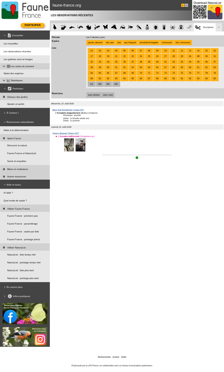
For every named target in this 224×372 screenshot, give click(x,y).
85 (133, 78)
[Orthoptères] (122, 27)
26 (157, 56)
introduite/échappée (149, 42)
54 (141, 67)
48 (92, 67)
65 (100, 73)
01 (92, 50)
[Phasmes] (189, 27)
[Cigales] (147, 27)
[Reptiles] (80, 27)
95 (215, 78)
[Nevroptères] (172, 27)
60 (190, 67)
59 (182, 67)
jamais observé (95, 42)
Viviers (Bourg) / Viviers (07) (65, 133)
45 (198, 62)
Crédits (123, 357)
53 (133, 67)
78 (206, 73)
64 (92, 73)
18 (100, 56)
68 (124, 73)
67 (116, 73)
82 (108, 78)
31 (215, 56)
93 (198, 78)
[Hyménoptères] (130, 27)
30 (206, 56)
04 (116, 50)
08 (149, 50)
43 (182, 62)
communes (167, 42)
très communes (183, 42)
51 (116, 67)
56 (157, 67)
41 (165, 62)
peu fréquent (130, 42)
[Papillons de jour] (105, 27)
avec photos (94, 95)
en (186, 5)
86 (141, 78)
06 (133, 50)
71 (149, 73)
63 (215, 67)
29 (182, 56)
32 (92, 62)
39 (149, 62)
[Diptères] (181, 27)
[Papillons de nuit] (114, 27)
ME (108, 84)
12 (182, 50)
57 (165, 67)
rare (119, 42)
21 (116, 56)
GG (91, 84)
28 (174, 56)
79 (215, 73)
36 (124, 62)
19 (108, 56)
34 (108, 62)
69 (133, 73)
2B (198, 56)
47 (215, 62)
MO (116, 84)
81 (100, 78)
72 (157, 73)
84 (124, 78)
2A (190, 56)
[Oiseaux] (55, 27)
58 (174, 67)
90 (174, 78)
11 (174, 50)
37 (133, 62)
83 (116, 78)
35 (116, 62)
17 (92, 56)
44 (190, 62)
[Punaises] (156, 27)
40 (157, 62)
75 (182, 73)
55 (149, 67)
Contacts (115, 357)
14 (198, 50)
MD (100, 84)
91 (182, 78)
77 (198, 73)
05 (124, 50)
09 (157, 50)
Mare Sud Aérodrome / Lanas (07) (68, 110)
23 (133, 56)
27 (165, 56)
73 (165, 73)
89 (165, 78)
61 (198, 67)
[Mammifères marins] (72, 27)
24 (141, 56)
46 (206, 62)
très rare (110, 42)
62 (206, 67)
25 (149, 56)
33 (100, 62)
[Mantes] (139, 27)
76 (190, 73)
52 (124, 67)
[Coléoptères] (164, 27)
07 (141, 50)
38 (141, 62)
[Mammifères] (63, 27)
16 (215, 50)
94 (206, 78)
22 (124, 56)
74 (174, 73)
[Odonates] (97, 27)
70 (141, 73)
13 (190, 50)
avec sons (108, 95)
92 (190, 78)
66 (108, 73)
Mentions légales (104, 357)
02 (100, 50)
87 (149, 78)
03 (108, 50)
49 (100, 67)
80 (92, 78)
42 (174, 62)
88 (157, 78)
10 (165, 50)
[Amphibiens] (88, 27)
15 (206, 50)
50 (108, 67)
